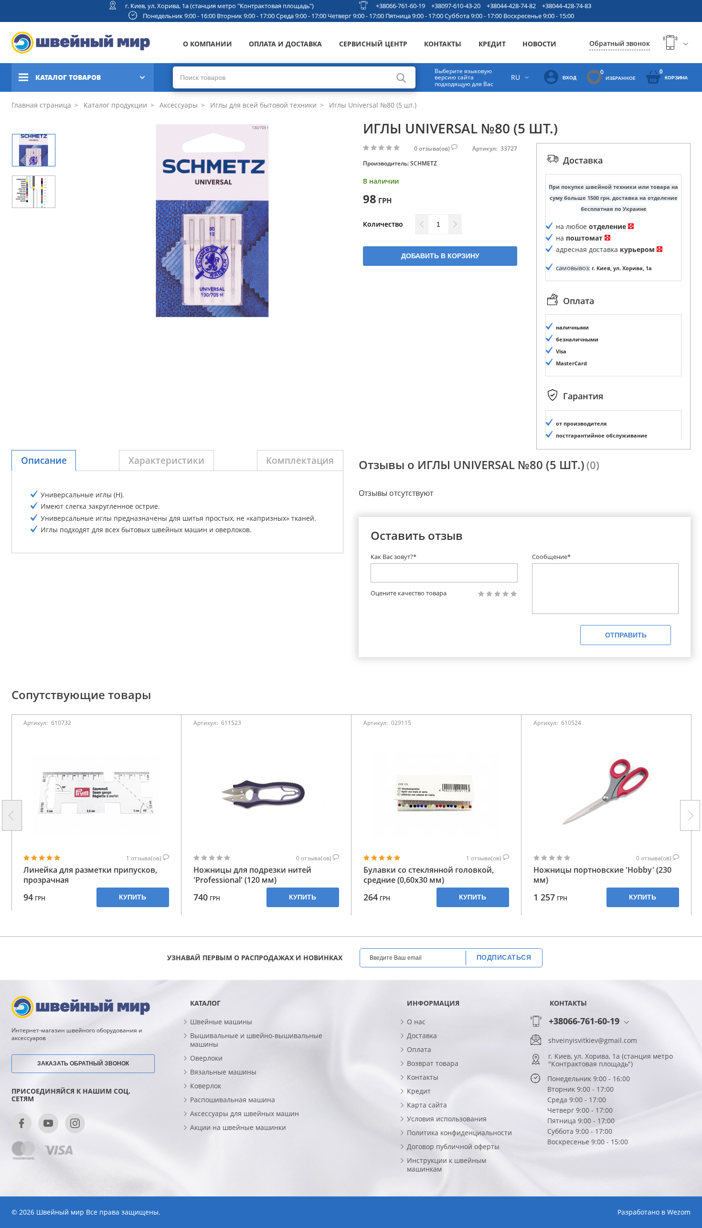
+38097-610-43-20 (455, 5)
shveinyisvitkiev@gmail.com (592, 1040)
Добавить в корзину (440, 256)
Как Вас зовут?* (393, 556)
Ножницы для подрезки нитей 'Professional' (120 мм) (252, 875)
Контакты (442, 43)
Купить (132, 897)
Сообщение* (551, 556)
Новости (539, 43)
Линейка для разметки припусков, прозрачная (90, 875)
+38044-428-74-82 (511, 5)
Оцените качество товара (409, 593)
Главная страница (41, 105)
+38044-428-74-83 (566, 5)
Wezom (679, 1212)
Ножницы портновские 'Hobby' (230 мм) (602, 875)
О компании (207, 43)
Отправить (626, 635)
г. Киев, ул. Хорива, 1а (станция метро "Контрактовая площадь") (219, 5)
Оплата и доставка (285, 43)
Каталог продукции (114, 105)
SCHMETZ (423, 163)
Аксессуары (178, 105)
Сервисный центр (373, 43)
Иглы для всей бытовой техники (262, 105)
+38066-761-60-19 (400, 5)
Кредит (492, 43)
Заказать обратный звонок (83, 1063)
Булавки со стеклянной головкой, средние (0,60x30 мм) (428, 875)
